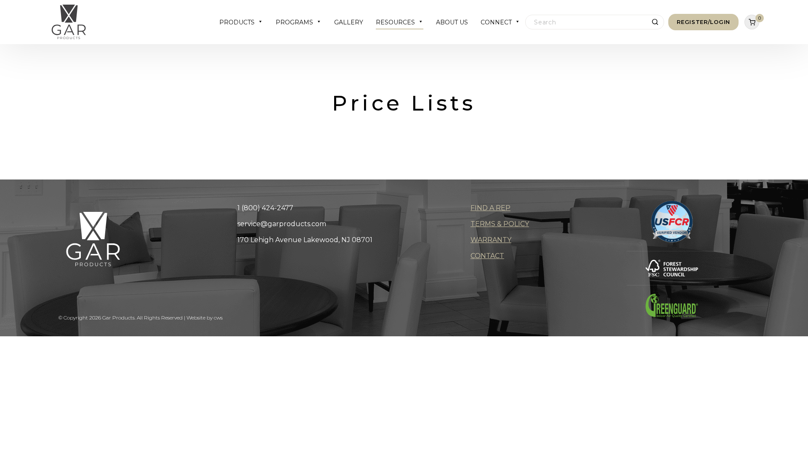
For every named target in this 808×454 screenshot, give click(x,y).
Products (237, 22)
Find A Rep (490, 208)
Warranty (490, 240)
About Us (452, 22)
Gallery (348, 22)
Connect (496, 22)
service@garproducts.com (281, 224)
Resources (395, 22)
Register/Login (703, 21)
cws (218, 317)
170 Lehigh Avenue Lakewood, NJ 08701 (304, 240)
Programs (294, 22)
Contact (487, 256)
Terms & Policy (499, 224)
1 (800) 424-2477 (265, 208)
